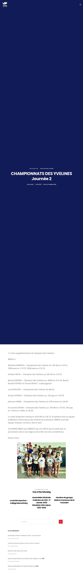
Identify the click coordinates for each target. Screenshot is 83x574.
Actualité (34, 168)
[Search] (61, 522)
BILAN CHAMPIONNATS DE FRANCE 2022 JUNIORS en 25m (25, 558)
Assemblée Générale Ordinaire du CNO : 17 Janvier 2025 (24, 535)
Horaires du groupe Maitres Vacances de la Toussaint (24, 543)
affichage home (46, 168)
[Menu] (79, 4)
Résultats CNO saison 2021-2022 (17, 551)
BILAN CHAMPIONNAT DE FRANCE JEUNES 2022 (22, 566)
